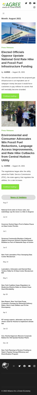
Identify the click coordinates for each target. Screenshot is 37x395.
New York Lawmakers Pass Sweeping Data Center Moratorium (16, 255)
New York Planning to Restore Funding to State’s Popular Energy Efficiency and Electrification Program (16, 352)
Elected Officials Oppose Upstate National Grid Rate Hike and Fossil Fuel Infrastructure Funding (17, 59)
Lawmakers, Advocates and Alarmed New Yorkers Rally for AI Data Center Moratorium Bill (17, 271)
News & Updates (18, 197)
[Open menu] (3, 13)
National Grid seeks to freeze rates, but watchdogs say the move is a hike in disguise (17, 211)
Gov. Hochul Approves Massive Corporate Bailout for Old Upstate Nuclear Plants (16, 337)
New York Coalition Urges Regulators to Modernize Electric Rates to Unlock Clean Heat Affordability (16, 287)
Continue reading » (10, 96)
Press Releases (7, 48)
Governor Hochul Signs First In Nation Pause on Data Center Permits (17, 225)
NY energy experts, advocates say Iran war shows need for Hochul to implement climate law (17, 321)
